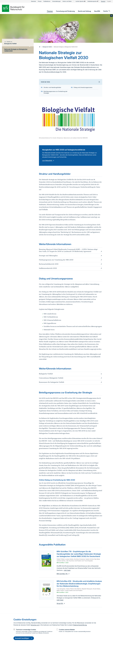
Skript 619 (60, 603)
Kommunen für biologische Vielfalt (51, 382)
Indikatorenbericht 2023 (48, 268)
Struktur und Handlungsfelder (52, 87)
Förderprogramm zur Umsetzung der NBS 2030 (56, 260)
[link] (49, 11)
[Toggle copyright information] (111, 15)
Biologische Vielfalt (47, 46)
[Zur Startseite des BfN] (16, 8)
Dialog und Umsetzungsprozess (83, 87)
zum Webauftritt (47, 160)
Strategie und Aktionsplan (48, 256)
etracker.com (35, 625)
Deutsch (103, 1)
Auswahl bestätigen (22, 638)
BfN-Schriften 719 (62, 574)
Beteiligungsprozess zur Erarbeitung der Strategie (55, 92)
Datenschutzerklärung (80, 625)
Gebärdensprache (92, 1)
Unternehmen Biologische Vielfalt (51, 378)
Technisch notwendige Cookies (26, 629)
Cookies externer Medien (67, 629)
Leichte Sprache (80, 1)
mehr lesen (67, 570)
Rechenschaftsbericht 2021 (48, 264)
